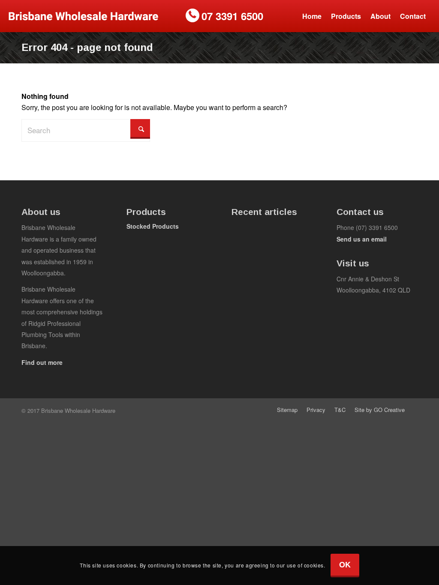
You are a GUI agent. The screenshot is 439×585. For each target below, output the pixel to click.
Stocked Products (152, 226)
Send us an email (362, 239)
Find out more (42, 362)
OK (345, 564)
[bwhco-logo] (83, 16)
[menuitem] (312, 16)
